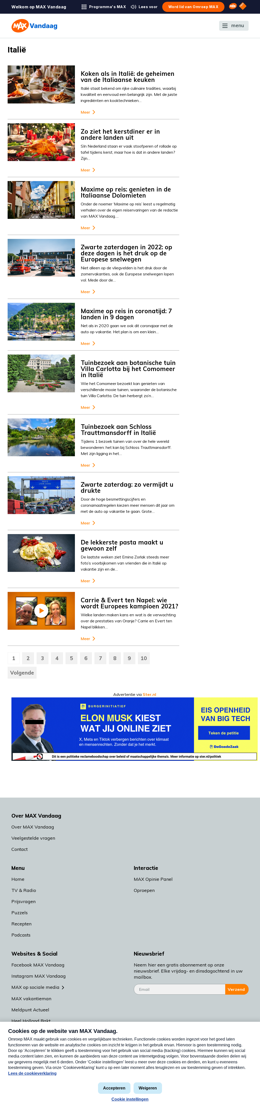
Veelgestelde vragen (33, 838)
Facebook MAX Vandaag (37, 965)
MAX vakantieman (31, 998)
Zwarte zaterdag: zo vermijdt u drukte (127, 487)
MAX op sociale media (35, 987)
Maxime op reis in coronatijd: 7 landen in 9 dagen (126, 314)
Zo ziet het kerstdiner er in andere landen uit (120, 134)
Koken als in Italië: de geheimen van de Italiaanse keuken (127, 76)
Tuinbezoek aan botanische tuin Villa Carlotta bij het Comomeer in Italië (128, 369)
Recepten (21, 924)
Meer (85, 112)
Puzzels (19, 913)
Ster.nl (149, 694)
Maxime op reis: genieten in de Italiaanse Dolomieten (126, 192)
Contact (19, 849)
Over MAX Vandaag (32, 827)
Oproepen (144, 890)
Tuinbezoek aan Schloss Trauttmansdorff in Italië (118, 429)
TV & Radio (23, 890)
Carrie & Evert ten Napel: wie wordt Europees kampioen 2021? (129, 603)
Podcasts (20, 935)
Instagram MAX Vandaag (38, 976)
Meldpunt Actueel (30, 1010)
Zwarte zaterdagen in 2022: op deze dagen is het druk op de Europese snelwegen (126, 253)
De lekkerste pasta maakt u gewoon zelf (122, 545)
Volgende (22, 673)
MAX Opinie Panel (153, 879)
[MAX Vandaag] (34, 26)
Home (17, 879)
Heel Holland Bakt (31, 1021)
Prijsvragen (23, 901)
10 (144, 658)
